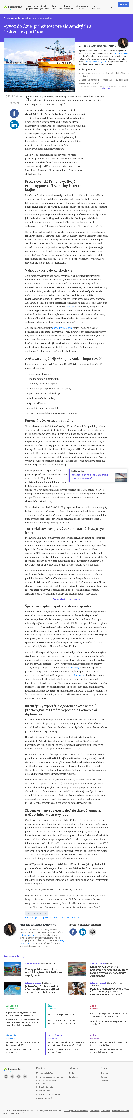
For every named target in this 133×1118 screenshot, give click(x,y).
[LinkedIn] (6, 1076)
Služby (123, 4)
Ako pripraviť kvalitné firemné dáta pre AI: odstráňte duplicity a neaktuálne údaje (66, 1043)
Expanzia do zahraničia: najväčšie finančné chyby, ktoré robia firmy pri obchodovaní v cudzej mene (109, 971)
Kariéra (104, 1077)
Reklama (104, 1073)
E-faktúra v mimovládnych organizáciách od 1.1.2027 (108, 1022)
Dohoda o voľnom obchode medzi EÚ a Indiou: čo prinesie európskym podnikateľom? (109, 991)
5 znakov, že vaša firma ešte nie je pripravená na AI (63, 1050)
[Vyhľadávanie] (112, 7)
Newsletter (73, 1077)
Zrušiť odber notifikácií (13, 1113)
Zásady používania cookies (76, 1111)
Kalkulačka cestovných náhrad (49, 1077)
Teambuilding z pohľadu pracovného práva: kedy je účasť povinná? (106, 1050)
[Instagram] (18, 1076)
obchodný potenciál (62, 328)
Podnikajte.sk (42, 1111)
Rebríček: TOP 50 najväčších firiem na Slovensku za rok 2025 (22, 1043)
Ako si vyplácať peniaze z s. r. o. (61, 1014)
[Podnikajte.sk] (13, 7)
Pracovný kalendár (44, 1098)
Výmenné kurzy (43, 1091)
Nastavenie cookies (120, 1111)
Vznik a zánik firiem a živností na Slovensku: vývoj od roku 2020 (62, 1021)
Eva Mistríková (112, 964)
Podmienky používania (100, 1111)
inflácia (70, 306)
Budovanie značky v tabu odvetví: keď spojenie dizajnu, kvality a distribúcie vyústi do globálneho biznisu (22, 1022)
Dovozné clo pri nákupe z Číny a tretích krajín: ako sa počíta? (90, 476)
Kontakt (104, 1081)
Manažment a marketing (19, 18)
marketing (73, 667)
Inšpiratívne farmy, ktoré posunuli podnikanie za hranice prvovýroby (21, 1014)
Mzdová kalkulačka (44, 1073)
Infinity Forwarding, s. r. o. (96, 61)
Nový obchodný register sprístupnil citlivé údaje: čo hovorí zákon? (108, 1043)
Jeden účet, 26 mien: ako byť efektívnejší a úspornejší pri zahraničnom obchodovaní (42, 989)
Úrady (71, 1073)
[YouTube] (25, 1076)
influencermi (78, 675)
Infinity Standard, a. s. (29, 935)
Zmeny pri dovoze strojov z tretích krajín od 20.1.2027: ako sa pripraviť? (43, 972)
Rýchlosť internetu (44, 1087)
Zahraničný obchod (42, 18)
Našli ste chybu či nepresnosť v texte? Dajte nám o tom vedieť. (52, 917)
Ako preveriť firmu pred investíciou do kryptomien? (22, 1050)
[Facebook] (12, 1076)
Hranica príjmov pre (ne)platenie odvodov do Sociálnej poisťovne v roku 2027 (108, 1014)
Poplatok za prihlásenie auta (48, 1094)
